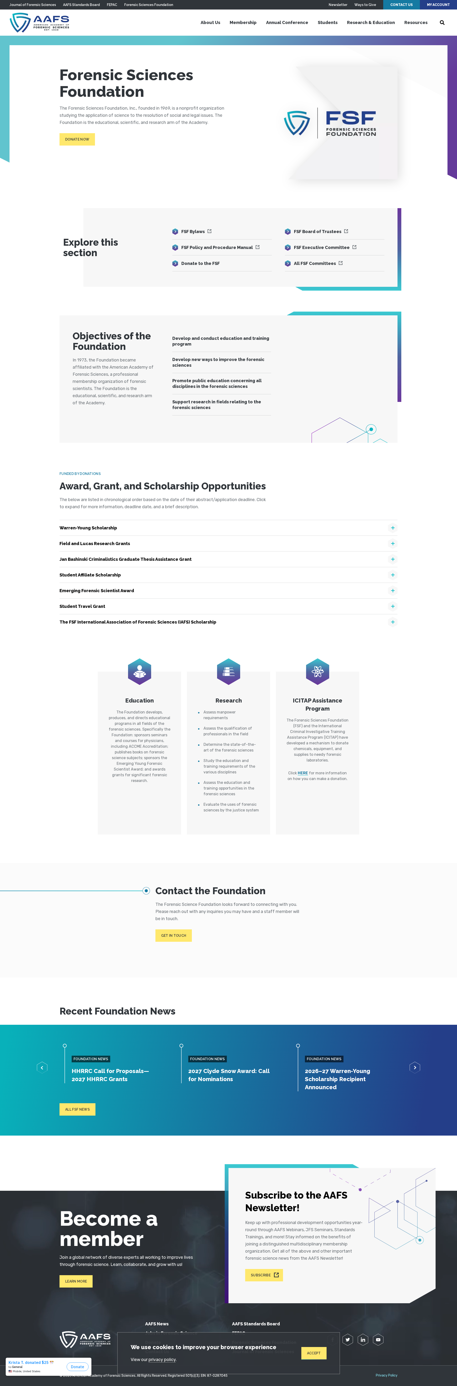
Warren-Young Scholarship (88, 527)
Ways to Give (365, 5)
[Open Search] (442, 22)
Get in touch (173, 935)
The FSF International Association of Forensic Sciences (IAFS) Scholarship (138, 622)
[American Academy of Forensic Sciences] (39, 23)
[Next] (415, 1068)
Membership (243, 22)
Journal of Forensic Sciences (33, 5)
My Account (438, 5)
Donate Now (77, 139)
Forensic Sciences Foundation (148, 5)
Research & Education (371, 22)
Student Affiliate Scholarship (90, 574)
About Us (210, 22)
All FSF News (77, 1109)
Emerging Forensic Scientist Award (97, 590)
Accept (314, 1353)
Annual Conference (287, 22)
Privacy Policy (386, 1375)
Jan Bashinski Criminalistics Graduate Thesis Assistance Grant (126, 559)
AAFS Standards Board (81, 5)
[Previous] (42, 1068)
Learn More (76, 1281)
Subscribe (261, 1275)
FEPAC (112, 5)
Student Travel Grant (82, 606)
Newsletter (338, 5)
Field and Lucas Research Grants (95, 543)
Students (328, 22)
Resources (415, 22)
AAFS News (157, 1323)
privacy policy (162, 1359)
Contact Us (401, 5)
